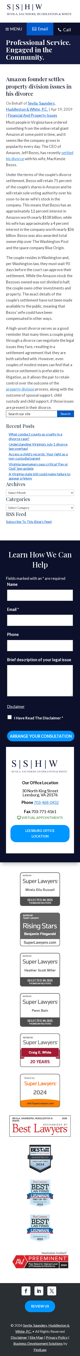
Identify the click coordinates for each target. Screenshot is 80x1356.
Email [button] (43, 28)
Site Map (36, 1337)
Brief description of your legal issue (39, 659)
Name (12, 584)
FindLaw (40, 1349)
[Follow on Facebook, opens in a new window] (26, 1290)
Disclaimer (16, 706)
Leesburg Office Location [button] (40, 833)
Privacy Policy (57, 1337)
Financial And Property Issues (32, 115)
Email (13, 609)
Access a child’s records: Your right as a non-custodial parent (38, 456)
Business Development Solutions (38, 1343)
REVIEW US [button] (40, 1306)
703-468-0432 (46, 802)
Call (67, 29)
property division (20, 389)
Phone (13, 634)
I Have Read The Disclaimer (38, 718)
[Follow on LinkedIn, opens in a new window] (38, 1290)
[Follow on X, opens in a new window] (51, 1290)
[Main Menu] (13, 30)
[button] (75, 1323)
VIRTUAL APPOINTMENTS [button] (42, 818)
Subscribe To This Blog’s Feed (29, 521)
